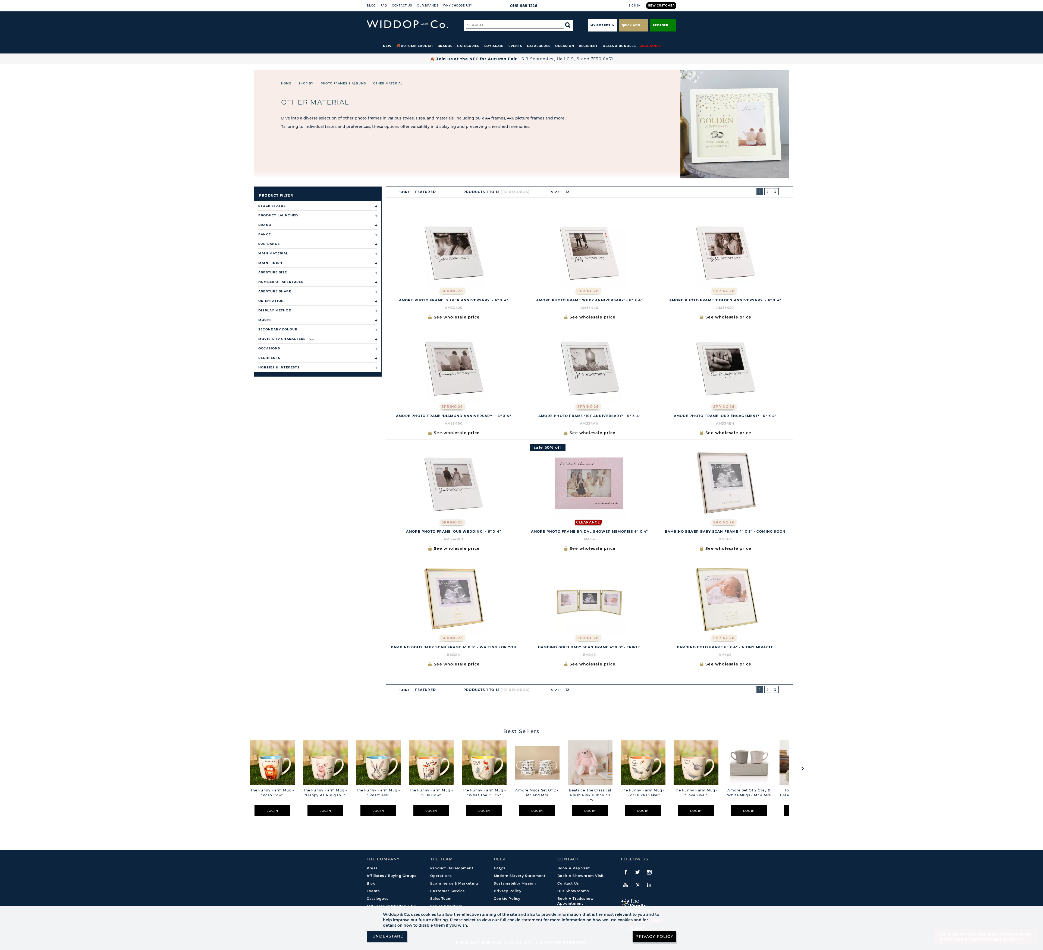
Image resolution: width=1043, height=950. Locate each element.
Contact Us (402, 5)
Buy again (494, 46)
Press (372, 868)
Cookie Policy (507, 899)
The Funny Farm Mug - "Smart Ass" (378, 792)
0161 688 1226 (524, 5)
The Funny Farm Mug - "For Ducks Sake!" (643, 792)
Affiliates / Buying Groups (391, 876)
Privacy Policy (508, 891)
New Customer (661, 5)
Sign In (635, 5)
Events (515, 46)
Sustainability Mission (515, 883)
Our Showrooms (573, 891)
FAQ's (499, 868)
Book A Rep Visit (573, 868)
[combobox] (427, 192)
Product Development (451, 868)
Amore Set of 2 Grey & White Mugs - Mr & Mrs (749, 792)
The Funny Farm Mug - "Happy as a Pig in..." (325, 792)
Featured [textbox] (425, 192)
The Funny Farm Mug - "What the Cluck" (484, 792)
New (387, 46)
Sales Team (441, 899)
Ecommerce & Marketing (454, 883)
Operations (441, 876)
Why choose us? (457, 5)
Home (286, 83)
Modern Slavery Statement (520, 876)
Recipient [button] (588, 46)
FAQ (384, 5)
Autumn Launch (417, 46)
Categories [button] (468, 46)
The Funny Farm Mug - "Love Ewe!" (696, 792)
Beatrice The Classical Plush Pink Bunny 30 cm (590, 795)
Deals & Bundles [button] (619, 46)
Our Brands (427, 5)
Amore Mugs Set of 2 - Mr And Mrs (537, 792)
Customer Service (447, 891)
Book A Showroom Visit (580, 876)
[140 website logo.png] (407, 24)
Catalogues (539, 46)
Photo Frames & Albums (343, 83)
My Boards (600, 25)
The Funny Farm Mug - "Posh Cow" (272, 792)
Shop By (306, 83)
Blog (371, 5)
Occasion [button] (564, 46)
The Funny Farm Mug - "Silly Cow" (431, 792)
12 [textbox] (567, 192)
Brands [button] (445, 46)
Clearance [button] (650, 46)
